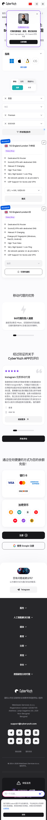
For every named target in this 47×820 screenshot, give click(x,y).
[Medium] (19, 741)
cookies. (6, 808)
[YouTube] (28, 732)
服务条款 (29, 752)
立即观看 (23, 42)
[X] (11, 741)
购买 (23, 199)
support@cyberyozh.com (24, 723)
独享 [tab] (17, 88)
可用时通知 (25, 272)
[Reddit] (28, 741)
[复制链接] (44, 142)
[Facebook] (19, 732)
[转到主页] (9, 4)
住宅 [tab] (22, 82)
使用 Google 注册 (25, 545)
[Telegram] (11, 732)
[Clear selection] (5, 98)
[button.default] (40, 794)
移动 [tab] (14, 82)
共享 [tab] (29, 88)
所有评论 (23, 439)
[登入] (36, 4)
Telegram (25, 589)
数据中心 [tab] (31, 82)
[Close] (37, 14)
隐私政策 (18, 752)
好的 (23, 815)
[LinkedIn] (36, 732)
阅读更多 (21, 419)
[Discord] (36, 741)
